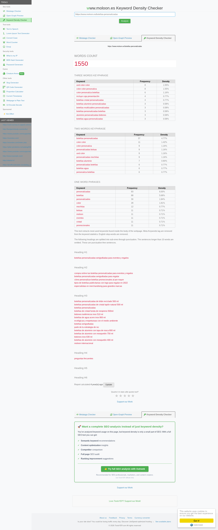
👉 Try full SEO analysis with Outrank (125, 469)
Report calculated (88, 384)
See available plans (163, 522)
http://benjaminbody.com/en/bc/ (15, 129)
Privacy (122, 518)
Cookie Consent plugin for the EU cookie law (196, 525)
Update (108, 385)
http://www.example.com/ (13, 156)
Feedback (113, 518)
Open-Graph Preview (122, 38)
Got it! (196, 520)
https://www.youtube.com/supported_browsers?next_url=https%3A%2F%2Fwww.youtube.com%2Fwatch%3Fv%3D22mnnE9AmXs (17, 151)
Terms (129, 518)
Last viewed (7, 120)
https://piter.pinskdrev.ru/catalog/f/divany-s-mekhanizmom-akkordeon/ (17, 147)
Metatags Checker (87, 38)
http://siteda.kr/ (9, 160)
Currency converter (142, 518)
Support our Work (125, 402)
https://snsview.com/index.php (15, 142)
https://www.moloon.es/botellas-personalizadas (125, 46)
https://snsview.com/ (11, 138)
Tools (4, 2)
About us (103, 518)
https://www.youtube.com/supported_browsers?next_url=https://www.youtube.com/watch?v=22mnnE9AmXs (17, 134)
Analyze (124, 21)
